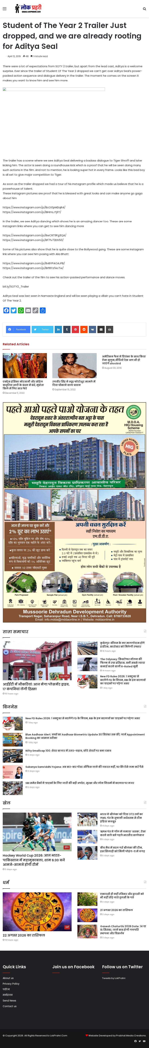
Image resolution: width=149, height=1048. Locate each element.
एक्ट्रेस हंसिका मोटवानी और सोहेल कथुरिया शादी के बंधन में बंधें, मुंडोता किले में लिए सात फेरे (23, 385)
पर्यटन (6, 989)
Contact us (10, 1006)
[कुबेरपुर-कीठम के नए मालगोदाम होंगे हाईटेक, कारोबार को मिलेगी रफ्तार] (87, 648)
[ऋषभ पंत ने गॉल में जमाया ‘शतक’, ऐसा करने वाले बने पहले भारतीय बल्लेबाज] (87, 836)
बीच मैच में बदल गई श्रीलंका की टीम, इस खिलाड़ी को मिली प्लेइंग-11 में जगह (122, 849)
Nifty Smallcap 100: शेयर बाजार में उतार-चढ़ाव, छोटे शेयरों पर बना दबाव (68, 750)
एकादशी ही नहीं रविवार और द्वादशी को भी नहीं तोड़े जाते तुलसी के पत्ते (122, 895)
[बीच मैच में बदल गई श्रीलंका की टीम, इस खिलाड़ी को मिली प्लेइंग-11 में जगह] (87, 853)
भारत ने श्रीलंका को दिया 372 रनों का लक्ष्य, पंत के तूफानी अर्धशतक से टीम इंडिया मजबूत (121, 817)
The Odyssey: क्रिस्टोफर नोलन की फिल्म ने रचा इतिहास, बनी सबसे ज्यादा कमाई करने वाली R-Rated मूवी (122, 662)
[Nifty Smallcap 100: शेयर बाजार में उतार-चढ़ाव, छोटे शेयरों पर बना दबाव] (13, 756)
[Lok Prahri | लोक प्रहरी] (29, 9)
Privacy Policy (11, 984)
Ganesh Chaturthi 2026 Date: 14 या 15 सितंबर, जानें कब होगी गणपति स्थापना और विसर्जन (123, 929)
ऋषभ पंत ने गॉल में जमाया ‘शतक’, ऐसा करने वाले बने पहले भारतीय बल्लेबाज (123, 833)
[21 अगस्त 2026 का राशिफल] (87, 915)
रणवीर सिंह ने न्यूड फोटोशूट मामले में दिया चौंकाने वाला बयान (73, 383)
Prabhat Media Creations (131, 1035)
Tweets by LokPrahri (113, 978)
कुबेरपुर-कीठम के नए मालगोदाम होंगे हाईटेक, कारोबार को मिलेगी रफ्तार (122, 644)
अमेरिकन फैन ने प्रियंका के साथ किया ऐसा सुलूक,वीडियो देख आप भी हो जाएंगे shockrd (124, 360)
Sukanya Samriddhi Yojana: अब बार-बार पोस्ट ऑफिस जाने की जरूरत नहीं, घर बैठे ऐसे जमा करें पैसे (84, 767)
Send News (9, 1000)
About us (8, 978)
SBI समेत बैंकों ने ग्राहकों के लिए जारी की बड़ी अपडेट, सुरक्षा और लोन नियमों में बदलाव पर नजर (79, 783)
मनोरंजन (8, 995)
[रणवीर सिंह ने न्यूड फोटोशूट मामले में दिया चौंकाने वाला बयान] (74, 365)
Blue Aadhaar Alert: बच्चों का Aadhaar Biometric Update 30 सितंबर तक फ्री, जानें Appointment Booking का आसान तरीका (85, 736)
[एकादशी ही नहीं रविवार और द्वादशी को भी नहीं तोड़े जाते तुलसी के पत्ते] (87, 899)
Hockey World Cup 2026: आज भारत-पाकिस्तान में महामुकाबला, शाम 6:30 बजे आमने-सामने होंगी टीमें (34, 860)
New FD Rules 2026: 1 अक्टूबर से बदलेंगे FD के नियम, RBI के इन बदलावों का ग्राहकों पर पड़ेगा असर (123, 680)
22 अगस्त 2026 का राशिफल (24, 935)
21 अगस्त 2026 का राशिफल (116, 910)
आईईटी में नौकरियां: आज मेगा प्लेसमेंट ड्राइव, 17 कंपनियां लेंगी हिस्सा (36, 686)
